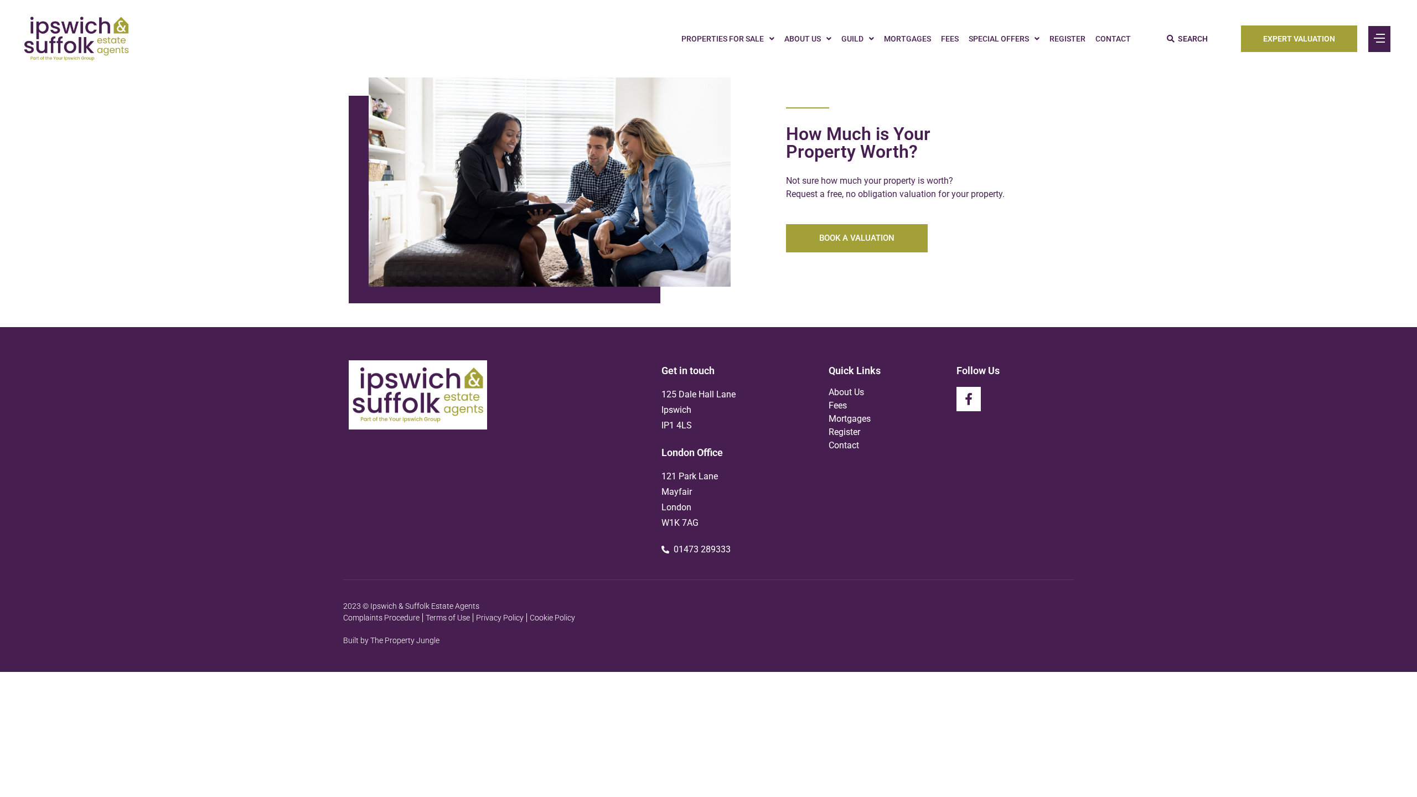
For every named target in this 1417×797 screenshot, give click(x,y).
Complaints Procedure (381, 617)
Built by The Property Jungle (391, 640)
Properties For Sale (722, 38)
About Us (802, 38)
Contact (1113, 38)
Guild (852, 38)
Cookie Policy (552, 617)
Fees (950, 38)
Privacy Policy (500, 617)
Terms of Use (448, 617)
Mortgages (907, 38)
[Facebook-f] (968, 399)
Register (1067, 38)
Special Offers (999, 38)
